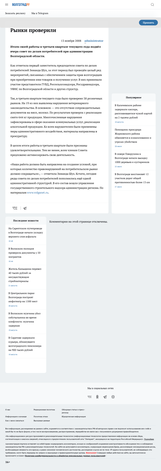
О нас (7, 409)
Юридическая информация (74, 416)
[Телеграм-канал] (105, 397)
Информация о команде (16, 416)
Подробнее (149, 439)
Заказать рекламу (15, 13)
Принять (148, 22)
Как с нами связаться (14, 420)
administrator (93, 41)
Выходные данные (42, 420)
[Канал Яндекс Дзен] (113, 397)
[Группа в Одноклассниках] (97, 397)
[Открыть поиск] (152, 4)
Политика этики (41, 416)
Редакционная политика (44, 409)
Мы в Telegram (39, 13)
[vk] (15, 208)
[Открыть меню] (6, 4)
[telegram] (26, 208)
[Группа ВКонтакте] (89, 397)
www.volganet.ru (37, 192)
